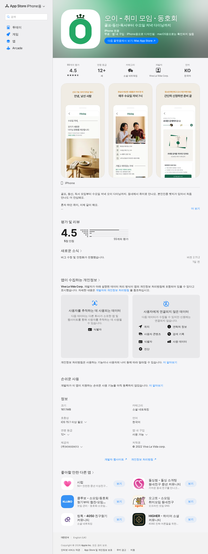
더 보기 (195, 208)
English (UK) (79, 538)
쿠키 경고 (121, 550)
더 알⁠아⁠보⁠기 (170, 362)
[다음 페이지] (204, 70)
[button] (26, 27)
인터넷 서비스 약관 (70, 550)
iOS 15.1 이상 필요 (72, 422)
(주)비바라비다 (70, 446)
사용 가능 (138, 434)
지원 (132, 550)
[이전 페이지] (57, 70)
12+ (63, 434)
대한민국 (65, 538)
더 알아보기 (156, 385)
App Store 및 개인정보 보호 (98, 550)
